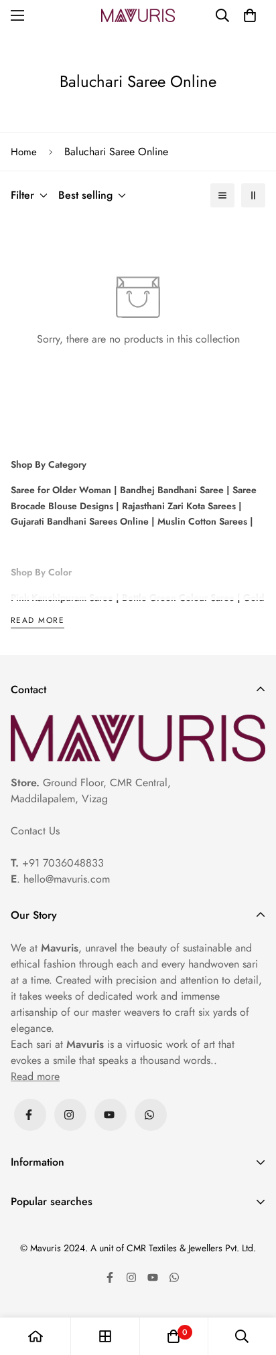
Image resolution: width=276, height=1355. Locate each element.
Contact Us (35, 830)
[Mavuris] (138, 15)
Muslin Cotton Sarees (201, 521)
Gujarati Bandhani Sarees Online (80, 521)
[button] (249, 15)
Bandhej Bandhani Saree (170, 489)
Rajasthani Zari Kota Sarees (177, 506)
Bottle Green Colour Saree (176, 597)
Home (24, 152)
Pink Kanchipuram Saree (62, 597)
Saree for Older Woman (61, 489)
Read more (37, 621)
